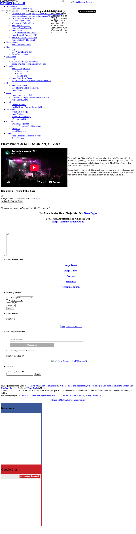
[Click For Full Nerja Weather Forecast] (63, 1)
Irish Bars (5, 388)
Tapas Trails (32, 388)
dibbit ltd (25, 395)
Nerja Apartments (78, 386)
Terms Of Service (70, 395)
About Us (97, 395)
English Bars (128, 386)
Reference (10, 305)
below (38, 198)
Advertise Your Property (75, 400)
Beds (8, 303)
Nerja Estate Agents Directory (42, 395)
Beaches (70, 276)
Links (59, 395)
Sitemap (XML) (57, 400)
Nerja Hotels (65, 386)
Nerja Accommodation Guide (68, 221)
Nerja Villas (92, 386)
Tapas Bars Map (104, 386)
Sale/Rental (11, 297)
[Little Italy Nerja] (70, 361)
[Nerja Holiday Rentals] (81, 2)
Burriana (71, 281)
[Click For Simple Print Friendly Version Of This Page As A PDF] (2, 196)
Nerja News (70, 265)
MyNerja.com (12, 2)
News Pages (90, 213)
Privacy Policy (85, 395)
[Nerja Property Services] (71, 326)
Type (8, 300)
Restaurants (117, 386)
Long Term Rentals (48, 386)
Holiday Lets (32, 386)
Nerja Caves (70, 270)
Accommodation (71, 286)
